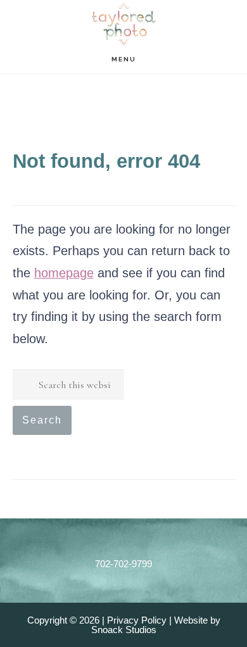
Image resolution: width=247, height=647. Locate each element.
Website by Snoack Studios (155, 625)
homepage (64, 273)
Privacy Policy (137, 620)
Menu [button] (123, 59)
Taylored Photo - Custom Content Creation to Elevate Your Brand (123, 24)
